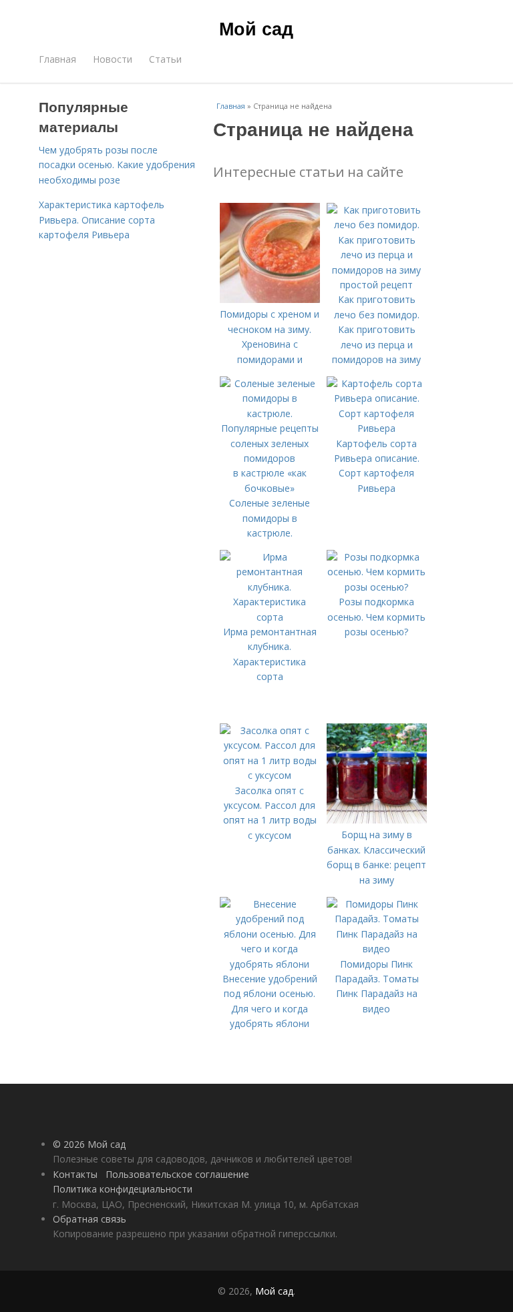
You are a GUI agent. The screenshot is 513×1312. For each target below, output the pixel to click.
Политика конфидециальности (122, 1189)
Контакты (75, 1174)
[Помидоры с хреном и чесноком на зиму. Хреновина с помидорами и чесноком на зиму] (270, 299)
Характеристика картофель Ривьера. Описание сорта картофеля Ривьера (101, 219)
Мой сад (256, 28)
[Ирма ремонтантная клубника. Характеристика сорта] (270, 617)
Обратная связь (89, 1219)
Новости (112, 59)
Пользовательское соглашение (177, 1174)
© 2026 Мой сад (89, 1144)
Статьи (165, 59)
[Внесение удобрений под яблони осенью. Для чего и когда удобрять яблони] (270, 964)
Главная (57, 59)
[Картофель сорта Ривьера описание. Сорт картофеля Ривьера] (377, 428)
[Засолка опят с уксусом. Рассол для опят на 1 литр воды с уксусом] (270, 775)
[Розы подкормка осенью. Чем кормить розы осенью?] (377, 587)
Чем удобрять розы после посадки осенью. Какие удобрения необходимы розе (117, 164)
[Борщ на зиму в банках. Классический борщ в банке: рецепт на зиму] (377, 819)
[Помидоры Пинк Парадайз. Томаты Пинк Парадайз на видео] (377, 948)
